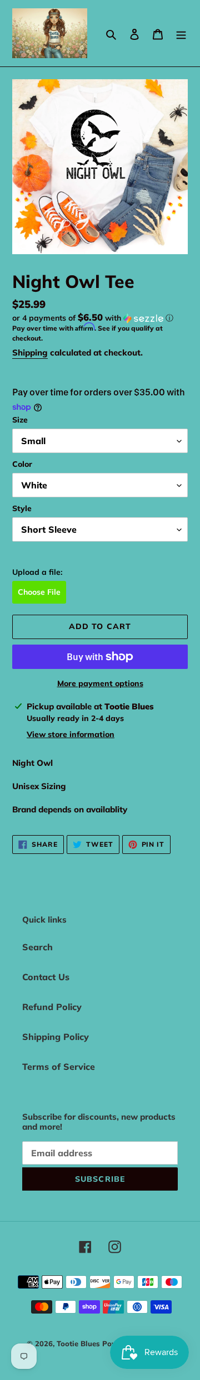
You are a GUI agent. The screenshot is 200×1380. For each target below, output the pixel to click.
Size (20, 420)
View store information (70, 734)
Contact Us (45, 976)
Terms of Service (58, 1066)
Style (22, 508)
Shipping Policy (55, 1036)
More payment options (100, 683)
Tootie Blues (79, 1343)
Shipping (30, 352)
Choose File (39, 592)
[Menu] (181, 33)
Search (37, 946)
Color (22, 464)
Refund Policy (52, 1006)
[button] (92, 317)
